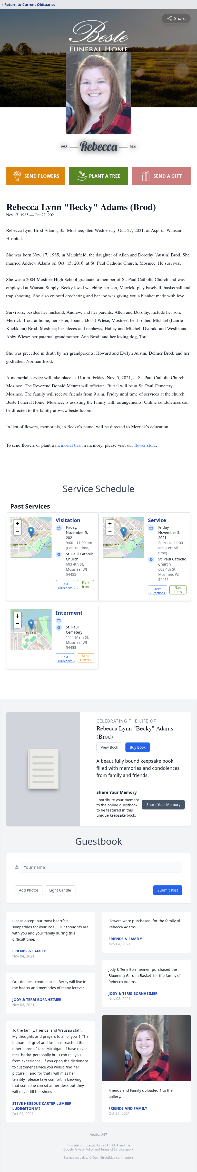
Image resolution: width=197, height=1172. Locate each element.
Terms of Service (112, 1149)
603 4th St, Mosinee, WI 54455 (76, 569)
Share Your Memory (163, 804)
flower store (145, 445)
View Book (109, 747)
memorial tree (68, 445)
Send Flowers (85, 657)
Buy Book (137, 747)
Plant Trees (86, 584)
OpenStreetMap (104, 1157)
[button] (31, 532)
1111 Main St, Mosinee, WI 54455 (77, 642)
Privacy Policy (84, 1149)
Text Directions (65, 585)
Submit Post (167, 890)
